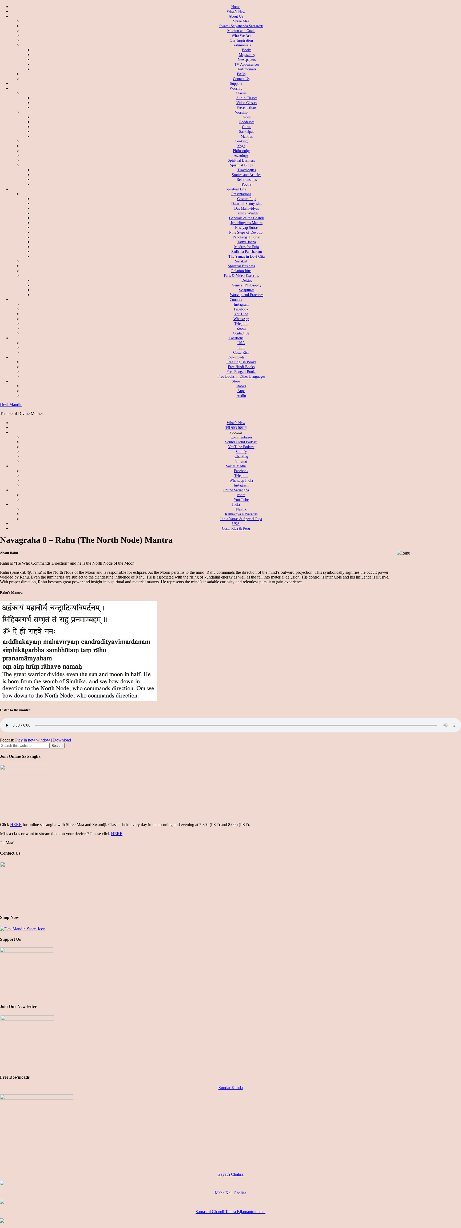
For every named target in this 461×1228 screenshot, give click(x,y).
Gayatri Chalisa (230, 1174)
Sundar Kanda (230, 1087)
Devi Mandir (11, 404)
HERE (16, 824)
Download (62, 740)
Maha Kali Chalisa (230, 1193)
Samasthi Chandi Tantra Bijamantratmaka (230, 1211)
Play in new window (32, 740)
